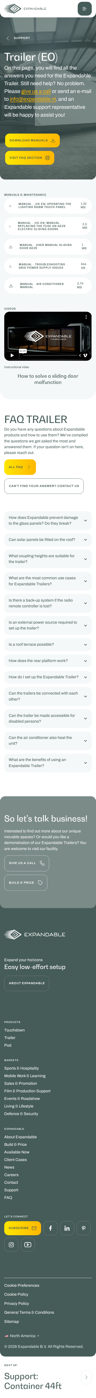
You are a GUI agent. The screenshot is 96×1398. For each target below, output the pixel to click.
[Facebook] (50, 1228)
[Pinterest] (83, 1228)
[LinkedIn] (67, 1228)
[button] (85, 9)
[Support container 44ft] (86, 1377)
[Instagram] (11, 1245)
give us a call (36, 91)
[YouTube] (28, 1245)
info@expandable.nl (33, 99)
